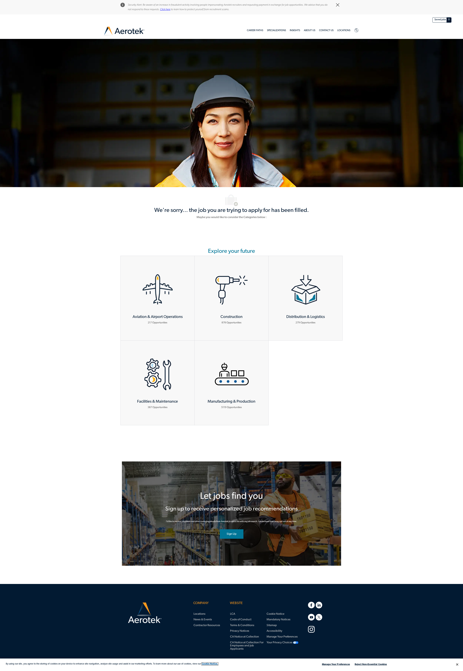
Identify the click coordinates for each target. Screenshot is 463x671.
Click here (165, 9)
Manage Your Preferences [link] (282, 636)
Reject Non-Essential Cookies (371, 664)
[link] (124, 31)
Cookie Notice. (210, 664)
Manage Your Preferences (336, 664)
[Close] (457, 664)
